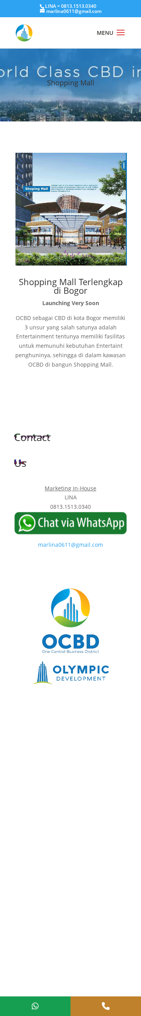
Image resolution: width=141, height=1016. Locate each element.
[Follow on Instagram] (78, 567)
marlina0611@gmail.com (70, 544)
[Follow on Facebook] (62, 567)
